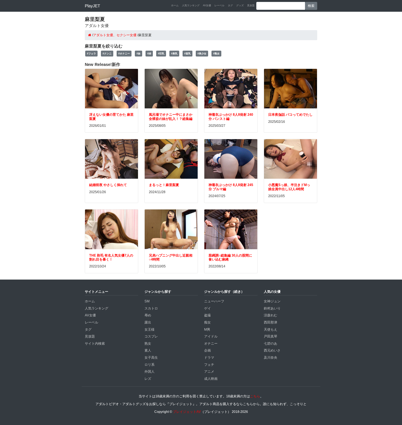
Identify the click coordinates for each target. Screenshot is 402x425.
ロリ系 (149, 364)
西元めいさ (272, 350)
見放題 (251, 5)
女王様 (149, 329)
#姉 (149, 53)
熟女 (147, 343)
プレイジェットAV (187, 411)
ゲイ (207, 308)
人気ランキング (191, 5)
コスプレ (151, 336)
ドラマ (209, 357)
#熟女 (216, 53)
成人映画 (211, 378)
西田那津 (270, 322)
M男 (207, 329)
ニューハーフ (214, 301)
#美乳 (174, 53)
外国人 (149, 371)
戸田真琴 (270, 336)
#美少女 (201, 53)
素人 (147, 350)
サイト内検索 (95, 343)
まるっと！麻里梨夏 (164, 185)
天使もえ (270, 329)
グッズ (240, 5)
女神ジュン (272, 301)
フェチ (209, 364)
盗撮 (207, 315)
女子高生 (151, 357)
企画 (207, 350)
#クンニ (107, 53)
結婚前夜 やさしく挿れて (108, 185)
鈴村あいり (272, 308)
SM (146, 301)
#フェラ (91, 53)
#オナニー (124, 53)
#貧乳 (187, 53)
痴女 (207, 322)
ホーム (175, 5)
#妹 (138, 53)
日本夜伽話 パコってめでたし (290, 114)
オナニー (211, 343)
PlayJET (92, 6)
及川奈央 (270, 357)
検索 (311, 6)
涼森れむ (270, 315)
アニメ (209, 371)
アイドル (211, 336)
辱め (147, 315)
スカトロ (151, 308)
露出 (147, 322)
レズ (147, 378)
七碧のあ (270, 343)
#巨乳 (161, 53)
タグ (230, 5)
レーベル (219, 5)
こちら (255, 396)
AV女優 (207, 5)
